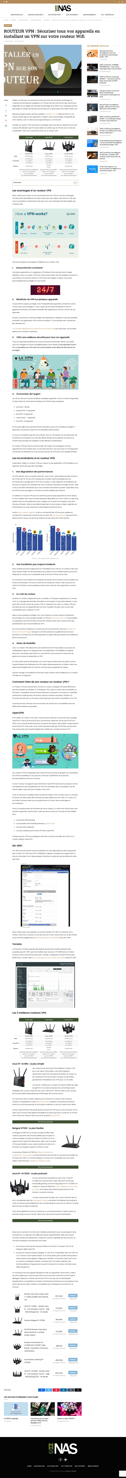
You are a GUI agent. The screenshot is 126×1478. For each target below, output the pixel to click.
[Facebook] (6, 105)
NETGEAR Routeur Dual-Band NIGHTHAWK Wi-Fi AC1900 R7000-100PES (35, 1332)
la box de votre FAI (58, 618)
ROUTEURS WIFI (54, 15)
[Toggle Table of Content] (74, 182)
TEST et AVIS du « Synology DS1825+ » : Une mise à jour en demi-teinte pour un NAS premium (110, 80)
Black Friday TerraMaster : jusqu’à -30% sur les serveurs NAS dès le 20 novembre (109, 107)
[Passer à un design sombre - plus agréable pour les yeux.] (119, 1)
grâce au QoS (49, 823)
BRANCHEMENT (89, 15)
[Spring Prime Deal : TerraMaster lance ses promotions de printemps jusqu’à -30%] (92, 53)
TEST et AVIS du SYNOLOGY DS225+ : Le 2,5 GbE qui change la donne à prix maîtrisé (110, 119)
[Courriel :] (6, 126)
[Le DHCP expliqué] (16, 1409)
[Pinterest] (6, 121)
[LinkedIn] (6, 116)
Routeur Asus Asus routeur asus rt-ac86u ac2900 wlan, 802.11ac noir (36, 1297)
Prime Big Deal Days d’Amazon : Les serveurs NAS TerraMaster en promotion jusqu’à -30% (111, 143)
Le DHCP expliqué (11, 1418)
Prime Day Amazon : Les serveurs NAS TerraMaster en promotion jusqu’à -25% (110, 168)
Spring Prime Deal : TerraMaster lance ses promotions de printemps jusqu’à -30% (109, 54)
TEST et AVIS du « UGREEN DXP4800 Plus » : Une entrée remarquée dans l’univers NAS (110, 67)
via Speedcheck (59, 515)
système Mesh (44, 1102)
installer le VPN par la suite (40, 1161)
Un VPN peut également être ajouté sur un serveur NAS (33, 329)
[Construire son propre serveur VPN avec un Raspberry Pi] (43, 1409)
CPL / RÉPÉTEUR (107, 15)
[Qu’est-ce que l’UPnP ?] (69, 1409)
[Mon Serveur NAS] (63, 8)
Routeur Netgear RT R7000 (34, 1320)
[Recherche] (122, 2)
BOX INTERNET (72, 15)
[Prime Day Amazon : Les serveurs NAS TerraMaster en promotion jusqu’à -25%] (92, 169)
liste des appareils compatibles (47, 938)
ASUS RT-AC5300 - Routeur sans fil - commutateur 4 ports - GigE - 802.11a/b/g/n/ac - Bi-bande (36, 1374)
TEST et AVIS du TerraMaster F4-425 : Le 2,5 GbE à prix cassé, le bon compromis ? (110, 131)
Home (29, 1466)
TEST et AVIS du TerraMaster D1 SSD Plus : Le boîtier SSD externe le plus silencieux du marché (110, 156)
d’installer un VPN (51, 114)
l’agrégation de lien (40, 1200)
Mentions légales (70, 1471)
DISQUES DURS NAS (35, 15)
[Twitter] (6, 110)
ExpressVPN (55, 1115)
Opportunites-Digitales (26, 512)
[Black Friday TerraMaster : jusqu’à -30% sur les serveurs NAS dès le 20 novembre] (92, 107)
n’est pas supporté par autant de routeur (49, 958)
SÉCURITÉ (8, 25)
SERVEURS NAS (17, 15)
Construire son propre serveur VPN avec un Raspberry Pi (39, 1420)
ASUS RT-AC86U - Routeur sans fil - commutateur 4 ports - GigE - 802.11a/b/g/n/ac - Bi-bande (36, 1309)
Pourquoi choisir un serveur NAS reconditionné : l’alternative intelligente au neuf (110, 94)
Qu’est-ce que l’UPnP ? (66, 1418)
